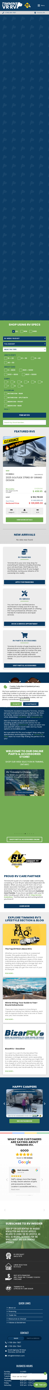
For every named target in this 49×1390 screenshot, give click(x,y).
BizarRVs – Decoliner (15, 1048)
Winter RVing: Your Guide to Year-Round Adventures (21, 1003)
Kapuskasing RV (36, 717)
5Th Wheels (10, 474)
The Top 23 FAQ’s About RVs (18, 949)
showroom (23, 725)
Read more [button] (15, 1189)
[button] (41, 5)
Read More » (9, 973)
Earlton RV (22, 717)
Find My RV (24, 415)
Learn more (24, 699)
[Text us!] (40, 1385)
